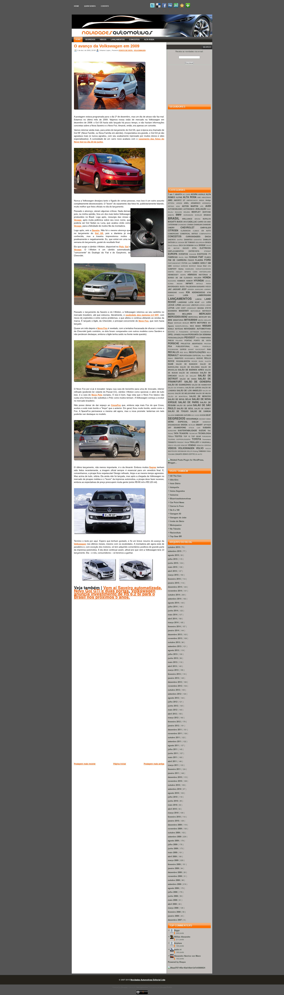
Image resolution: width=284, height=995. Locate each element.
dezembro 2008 (175, 872)
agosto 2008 (173, 888)
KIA (189, 292)
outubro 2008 (174, 880)
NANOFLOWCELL (182, 326)
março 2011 (173, 765)
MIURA (201, 320)
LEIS (208, 302)
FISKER (191, 260)
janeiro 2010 (174, 820)
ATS (202, 206)
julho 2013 (173, 654)
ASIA (179, 206)
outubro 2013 (174, 642)
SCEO (197, 415)
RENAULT (174, 355)
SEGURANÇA (192, 418)
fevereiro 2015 (174, 578)
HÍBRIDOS (193, 274)
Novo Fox (144, 321)
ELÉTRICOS (205, 248)
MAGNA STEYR (204, 308)
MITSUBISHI (191, 319)
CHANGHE (206, 224)
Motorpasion (176, 525)
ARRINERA (206, 203)
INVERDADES (174, 286)
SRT (171, 427)
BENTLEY (197, 211)
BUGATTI (172, 221)
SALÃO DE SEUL (185, 408)
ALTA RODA (149, 40)
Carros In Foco (177, 506)
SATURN (187, 415)
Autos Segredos (177, 490)
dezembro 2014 (175, 586)
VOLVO (200, 448)
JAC (170, 289)
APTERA (172, 203)
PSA (172, 346)
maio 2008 (173, 900)
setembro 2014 (175, 598)
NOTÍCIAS (179, 329)
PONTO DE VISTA (126, 50)
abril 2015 (172, 571)
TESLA (171, 436)
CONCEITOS (134, 40)
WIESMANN (182, 451)
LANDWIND (183, 302)
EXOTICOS (203, 254)
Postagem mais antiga (154, 763)
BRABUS (207, 215)
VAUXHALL (206, 442)
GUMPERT (173, 269)
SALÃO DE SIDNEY (202, 408)
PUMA (198, 346)
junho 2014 (173, 610)
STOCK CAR (196, 428)
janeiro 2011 (174, 773)
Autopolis (174, 487)
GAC (190, 263)
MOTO (193, 322)
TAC (209, 430)
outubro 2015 (174, 547)
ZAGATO (179, 454)
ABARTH (179, 194)
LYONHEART (192, 308)
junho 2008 (173, 896)
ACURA (194, 194)
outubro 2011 (174, 737)
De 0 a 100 (174, 509)
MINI (170, 319)
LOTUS (172, 307)
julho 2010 (173, 796)
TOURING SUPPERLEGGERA (180, 439)
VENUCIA (200, 445)
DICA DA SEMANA (186, 245)
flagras (152, 467)
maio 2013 (173, 662)
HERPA (184, 275)
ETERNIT (207, 251)
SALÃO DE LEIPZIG (193, 387)
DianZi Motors (173, 245)
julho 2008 (173, 892)
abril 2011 (172, 761)
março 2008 (173, 907)
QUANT (191, 349)
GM (209, 263)
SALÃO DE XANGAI (200, 411)
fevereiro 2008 (174, 911)
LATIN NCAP (194, 302)
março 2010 (173, 812)
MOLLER (207, 320)
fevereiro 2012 (174, 721)
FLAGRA (199, 260)
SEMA (208, 419)
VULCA (208, 448)
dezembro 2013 (175, 634)
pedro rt (177, 949)
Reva (204, 355)
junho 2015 (173, 563)
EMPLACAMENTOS (178, 251)
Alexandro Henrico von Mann (187, 955)
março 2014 (173, 622)
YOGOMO (171, 454)
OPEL (171, 334)
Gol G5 (99, 233)
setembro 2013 (175, 646)
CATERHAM (173, 224)
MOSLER (186, 323)
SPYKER (207, 425)
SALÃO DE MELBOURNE (185, 393)
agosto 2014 (173, 602)
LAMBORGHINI (204, 295)
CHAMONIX (182, 224)
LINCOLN (195, 305)
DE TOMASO (190, 242)
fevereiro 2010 (174, 816)
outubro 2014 (174, 594)
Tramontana (206, 439)
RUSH (202, 361)
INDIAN (181, 283)
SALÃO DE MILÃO (203, 393)
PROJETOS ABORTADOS (192, 343)
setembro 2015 (175, 551)
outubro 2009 (174, 832)
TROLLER (194, 442)
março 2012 (173, 717)
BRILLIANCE (188, 219)
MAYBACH (206, 311)
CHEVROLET (190, 227)
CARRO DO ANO (204, 222)
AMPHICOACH (193, 200)
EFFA (196, 248)
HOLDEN (198, 277)
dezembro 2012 (175, 682)
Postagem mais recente (84, 763)
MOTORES (202, 322)
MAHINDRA (173, 311)
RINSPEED (180, 358)
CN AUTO (206, 230)
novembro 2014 (175, 590)
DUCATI (187, 248)
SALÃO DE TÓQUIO (179, 411)
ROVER (195, 361)
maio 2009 (173, 852)
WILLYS (190, 451)
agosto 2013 (173, 650)
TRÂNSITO (172, 442)
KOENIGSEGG (199, 292)
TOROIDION (206, 436)
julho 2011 (173, 749)
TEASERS (184, 433)
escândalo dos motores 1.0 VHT (142, 315)
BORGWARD (189, 215)
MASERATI (185, 310)
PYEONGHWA (174, 349)
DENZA (208, 242)
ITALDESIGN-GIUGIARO (195, 286)
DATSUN (171, 242)
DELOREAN (200, 242)
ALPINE (179, 197)
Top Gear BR (176, 536)
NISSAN (206, 325)
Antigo (208, 200)
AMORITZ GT (180, 200)
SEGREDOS (90, 40)
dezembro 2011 (175, 729)
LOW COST (181, 308)
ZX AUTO (198, 454)
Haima (181, 269)
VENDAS (192, 445)
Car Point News (177, 502)
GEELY (204, 263)
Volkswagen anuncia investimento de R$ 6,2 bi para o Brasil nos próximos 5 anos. (114, 594)
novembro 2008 (175, 876)
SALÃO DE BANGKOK (188, 364)
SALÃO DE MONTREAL (178, 396)
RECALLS (174, 352)
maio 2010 (173, 804)
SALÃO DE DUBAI (189, 379)
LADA (190, 295)
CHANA (190, 224)
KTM (209, 292)
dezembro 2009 (175, 824)
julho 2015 (173, 559)
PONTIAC (189, 340)
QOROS (184, 349)
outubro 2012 (174, 689)
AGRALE (202, 194)
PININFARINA (205, 337)
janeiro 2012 (174, 725)
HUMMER (181, 281)
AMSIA (202, 200)
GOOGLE (177, 266)
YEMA (208, 451)
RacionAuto (175, 532)
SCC (193, 415)
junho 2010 (173, 800)
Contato (105, 6)
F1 (210, 254)
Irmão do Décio (177, 521)
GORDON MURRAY (189, 266)
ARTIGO (172, 206)
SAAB (172, 363)
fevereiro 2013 (174, 674)
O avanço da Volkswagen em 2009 (106, 46)
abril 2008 (172, 904)
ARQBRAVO (196, 203)
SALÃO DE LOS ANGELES (189, 390)
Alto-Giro (174, 479)
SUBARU (207, 427)
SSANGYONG (181, 427)
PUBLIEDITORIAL (185, 346)
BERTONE (206, 212)
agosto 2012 (173, 697)
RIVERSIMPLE (191, 358)
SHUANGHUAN (174, 425)
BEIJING (188, 212)
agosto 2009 (173, 840)
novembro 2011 (175, 733)
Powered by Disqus (177, 961)
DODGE (202, 245)
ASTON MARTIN (191, 206)
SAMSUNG (179, 415)
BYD (185, 222)
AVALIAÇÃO (201, 208)
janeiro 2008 (174, 915)
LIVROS (202, 305)
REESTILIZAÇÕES (198, 352)
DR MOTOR (175, 248)
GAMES (196, 263)
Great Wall (202, 266)
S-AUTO (208, 361)
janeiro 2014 (174, 630)
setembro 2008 (175, 884)
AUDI (208, 206)
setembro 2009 (175, 836)
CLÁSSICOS (187, 230)
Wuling (196, 451)
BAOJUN (179, 212)
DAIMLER (207, 239)
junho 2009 (173, 848)
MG (209, 317)
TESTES (179, 436)
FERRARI (193, 257)
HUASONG (172, 281)
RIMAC (171, 358)
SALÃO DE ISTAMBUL (176, 387)
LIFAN (178, 305)
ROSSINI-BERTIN (184, 361)
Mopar (171, 323)
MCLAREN (190, 313)
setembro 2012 (175, 693)
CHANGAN (197, 224)
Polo (121, 246)
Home (76, 6)
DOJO (208, 245)
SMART (200, 424)
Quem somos (90, 6)
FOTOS (184, 263)
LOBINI (208, 305)
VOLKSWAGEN (140, 50)
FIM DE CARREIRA (178, 260)
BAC (209, 209)
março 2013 (173, 670)
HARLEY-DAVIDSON (203, 269)
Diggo (177, 930)
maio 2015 (173, 567)
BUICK (180, 221)
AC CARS (187, 194)
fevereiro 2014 (174, 626)
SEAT (208, 415)
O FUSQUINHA (183, 332)
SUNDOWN (173, 430)
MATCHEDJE (196, 311)
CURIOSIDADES (195, 236)
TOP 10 (187, 436)
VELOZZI (177, 445)
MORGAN (178, 323)
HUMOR (190, 281)
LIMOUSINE (186, 305)
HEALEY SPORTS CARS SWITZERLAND (193, 272)
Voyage (77, 220)
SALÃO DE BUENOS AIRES (191, 369)
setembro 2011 (175, 741)
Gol (127, 246)
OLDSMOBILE (205, 332)
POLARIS (180, 340)
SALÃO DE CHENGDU (189, 373)
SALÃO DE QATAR (185, 405)
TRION (187, 442)
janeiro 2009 (174, 868)
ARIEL (187, 203)
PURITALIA (206, 346)
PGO (198, 338)
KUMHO (175, 295)
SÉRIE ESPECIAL (180, 421)
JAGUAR (177, 289)
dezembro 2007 (175, 919)
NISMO (198, 326)
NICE (192, 326)
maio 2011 (173, 757)
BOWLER (199, 215)
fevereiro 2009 (174, 864)
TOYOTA (197, 439)
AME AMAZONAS (204, 197)
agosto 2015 (173, 555)
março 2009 (173, 860)
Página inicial (119, 763)
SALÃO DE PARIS (189, 402)
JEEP (184, 289)
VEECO (171, 445)
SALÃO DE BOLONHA (190, 367)
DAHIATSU (189, 239)
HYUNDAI (199, 280)
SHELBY (197, 422)
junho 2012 (173, 705)
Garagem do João (178, 517)
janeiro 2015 (174, 582)
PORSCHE (174, 343)
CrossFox (116, 405)
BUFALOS (207, 219)
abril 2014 (172, 618)
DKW (196, 245)
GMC (170, 266)
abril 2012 (172, 713)
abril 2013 (172, 666)
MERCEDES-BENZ (178, 316)
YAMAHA (202, 451)
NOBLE (171, 329)
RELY (209, 352)
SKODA (184, 424)
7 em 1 (171, 194)
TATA (176, 433)
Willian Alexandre (182, 936)
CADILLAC (192, 221)
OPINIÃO (177, 334)
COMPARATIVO (205, 234)
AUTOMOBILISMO (175, 209)
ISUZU (182, 286)
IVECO (208, 286)
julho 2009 (173, 844)
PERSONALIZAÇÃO (176, 337)
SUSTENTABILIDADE (188, 430)
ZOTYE (192, 454)
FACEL (182, 257)
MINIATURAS (178, 320)
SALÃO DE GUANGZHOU (180, 384)
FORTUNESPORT (174, 263)
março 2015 (173, 574)
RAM (209, 349)
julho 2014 (173, 606)
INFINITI (191, 283)
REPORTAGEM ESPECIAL (191, 355)
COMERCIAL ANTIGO (189, 233)
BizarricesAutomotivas (180, 498)
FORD (207, 260)
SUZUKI (203, 430)
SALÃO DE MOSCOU (200, 396)
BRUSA (199, 219)
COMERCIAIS (174, 233)
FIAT (201, 257)
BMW (179, 214)
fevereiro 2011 (174, 769)
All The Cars (175, 475)
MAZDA (175, 313)
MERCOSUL (193, 317)
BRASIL (175, 218)
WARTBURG (173, 451)
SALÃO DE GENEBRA (197, 381)
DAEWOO (172, 239)
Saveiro (96, 230)
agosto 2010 (173, 793)
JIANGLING (199, 289)
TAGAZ (171, 433)
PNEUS (172, 340)
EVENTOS (184, 254)
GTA (209, 266)
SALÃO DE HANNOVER (201, 385)
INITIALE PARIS (203, 283)
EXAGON (193, 254)
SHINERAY (207, 422)
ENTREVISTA (196, 251)
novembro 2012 (175, 685)
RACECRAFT (201, 349)
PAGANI (184, 334)
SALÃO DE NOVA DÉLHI (180, 399)
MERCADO (205, 313)
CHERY (174, 227)
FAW (187, 257)
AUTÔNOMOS (189, 209)
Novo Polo (97, 395)
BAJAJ (171, 212)
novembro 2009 (175, 828)
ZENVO (186, 454)
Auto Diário (175, 483)
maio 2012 (173, 709)
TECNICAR (193, 433)
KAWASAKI (173, 292)
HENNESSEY (174, 274)
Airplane (178, 943)
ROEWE (200, 358)
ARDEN (180, 203)
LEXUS (171, 305)
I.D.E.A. (208, 281)
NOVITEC (172, 332)
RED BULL (184, 352)
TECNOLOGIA (204, 433)
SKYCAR (192, 425)
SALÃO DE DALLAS (188, 376)
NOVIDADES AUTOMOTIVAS (197, 328)
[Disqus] (119, 644)
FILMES (207, 257)
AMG (171, 200)
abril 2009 (172, 856)
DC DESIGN (180, 242)
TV (200, 442)
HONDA (207, 277)
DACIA (208, 236)
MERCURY (203, 317)
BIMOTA (172, 215)
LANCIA (200, 299)
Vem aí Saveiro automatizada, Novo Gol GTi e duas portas (118, 589)
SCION (203, 415)
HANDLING (190, 269)
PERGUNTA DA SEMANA (199, 334)
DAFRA (180, 239)
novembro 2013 (175, 638)
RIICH (208, 355)
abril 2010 (172, 808)
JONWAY (207, 289)
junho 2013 (173, 658)
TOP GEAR (196, 436)
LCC (203, 302)
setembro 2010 (175, 789)
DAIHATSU (198, 239)
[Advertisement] (128, 780)
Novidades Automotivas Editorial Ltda (147, 979)
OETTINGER (195, 332)
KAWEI (182, 292)
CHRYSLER (205, 227)
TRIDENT (180, 442)
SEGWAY (202, 419)
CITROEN (174, 230)
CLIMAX (197, 231)
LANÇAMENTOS (118, 40)
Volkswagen (80, 544)
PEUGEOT (190, 337)
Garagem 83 (175, 513)
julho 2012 (173, 701)
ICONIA (172, 283)
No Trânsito (175, 528)
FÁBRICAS (173, 257)
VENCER (184, 445)
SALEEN (171, 415)
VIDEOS (103, 40)
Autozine (174, 494)
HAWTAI (172, 272)
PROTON (207, 343)
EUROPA (173, 253)
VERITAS (207, 445)
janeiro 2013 (174, 678)
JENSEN (191, 289)
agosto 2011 (173, 745)
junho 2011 (173, 753)
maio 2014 (173, 614)
